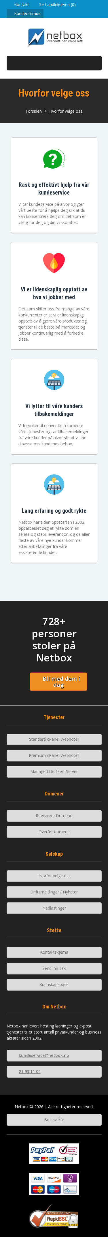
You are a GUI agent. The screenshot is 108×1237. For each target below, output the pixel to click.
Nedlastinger (54, 908)
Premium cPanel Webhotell (54, 755)
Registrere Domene (54, 815)
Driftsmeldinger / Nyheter (54, 892)
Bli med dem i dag (61, 682)
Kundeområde (27, 13)
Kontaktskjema (54, 952)
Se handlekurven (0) (57, 4)
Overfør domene (54, 831)
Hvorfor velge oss (65, 111)
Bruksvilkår (54, 1119)
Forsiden (34, 111)
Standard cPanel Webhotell (54, 739)
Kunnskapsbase (54, 984)
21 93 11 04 (30, 1071)
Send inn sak (54, 968)
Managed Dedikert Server (54, 771)
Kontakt (21, 4)
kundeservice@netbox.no (44, 1055)
